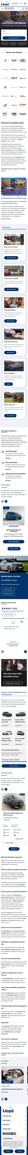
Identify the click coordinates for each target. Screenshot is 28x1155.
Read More (8, 458)
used (8, 150)
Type (3, 31)
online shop (7, 1026)
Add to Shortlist (10, 843)
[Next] (25, 651)
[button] (8, 1151)
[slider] (2, 761)
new (19, 148)
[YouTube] (15, 1134)
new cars (12, 873)
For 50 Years (16, 168)
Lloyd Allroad (7, 931)
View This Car (19, 838)
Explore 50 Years (5, 218)
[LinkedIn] (9, 1134)
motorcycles (21, 884)
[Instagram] (6, 1134)
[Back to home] (5, 3)
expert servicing (5, 964)
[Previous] (2, 651)
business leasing (12, 995)
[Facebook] (4, 1134)
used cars (10, 912)
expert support (17, 1046)
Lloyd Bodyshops (8, 978)
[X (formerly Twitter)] (12, 1134)
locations (18, 157)
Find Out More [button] (13, 1147)
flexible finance (10, 993)
